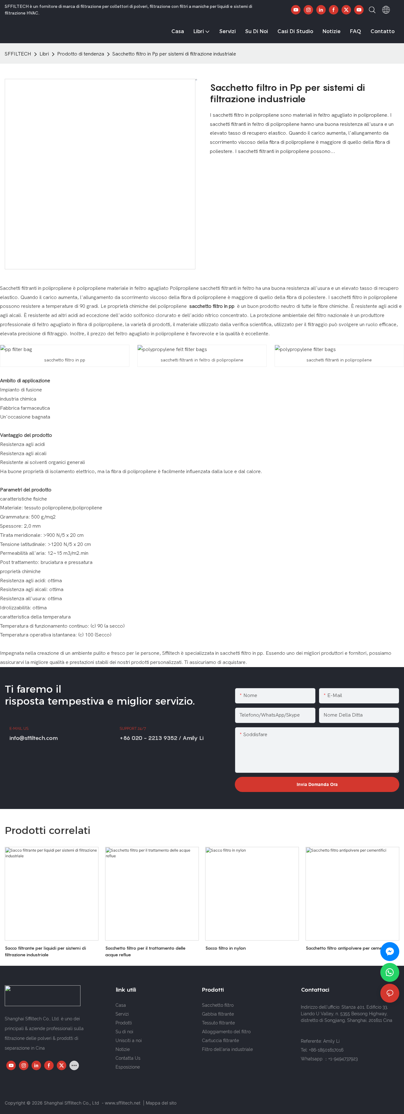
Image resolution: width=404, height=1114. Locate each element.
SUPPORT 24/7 (133, 728)
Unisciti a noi (129, 1040)
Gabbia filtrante (218, 1014)
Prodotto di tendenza (80, 54)
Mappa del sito (161, 1102)
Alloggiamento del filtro (226, 1031)
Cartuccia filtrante (220, 1040)
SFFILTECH (18, 54)
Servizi (122, 1014)
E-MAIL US (18, 728)
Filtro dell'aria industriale (227, 1049)
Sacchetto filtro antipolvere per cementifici (349, 948)
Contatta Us (128, 1058)
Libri (44, 54)
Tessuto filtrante (218, 1022)
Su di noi (124, 1031)
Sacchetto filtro (218, 1005)
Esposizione (128, 1067)
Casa (121, 1005)
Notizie (123, 1049)
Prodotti (124, 1022)
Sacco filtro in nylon (225, 948)
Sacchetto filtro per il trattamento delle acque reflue (145, 951)
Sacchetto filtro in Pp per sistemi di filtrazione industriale (174, 54)
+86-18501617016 (326, 1049)
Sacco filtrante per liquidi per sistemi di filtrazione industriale (45, 951)
